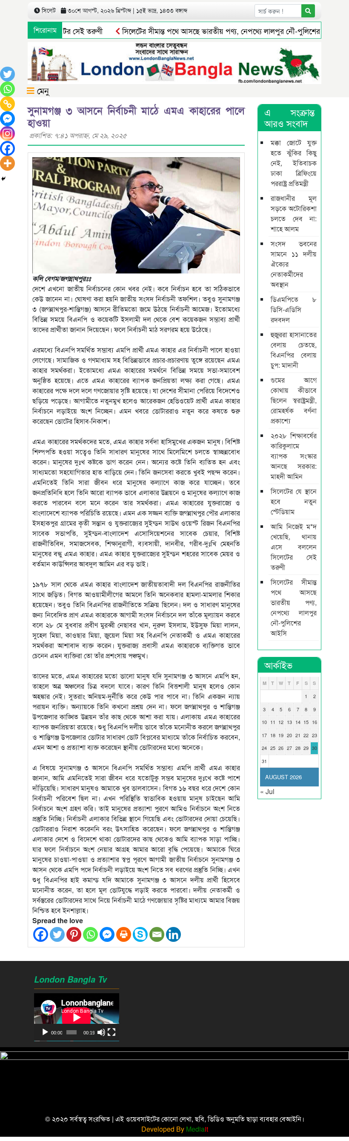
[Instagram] (7, 133)
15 (306, 721)
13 (289, 721)
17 (264, 735)
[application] (76, 1017)
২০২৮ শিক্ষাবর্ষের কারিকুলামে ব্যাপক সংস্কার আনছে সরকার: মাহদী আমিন (294, 456)
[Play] (45, 1032)
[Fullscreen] (111, 1032)
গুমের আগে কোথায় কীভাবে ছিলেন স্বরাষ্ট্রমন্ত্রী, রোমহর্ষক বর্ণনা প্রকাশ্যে (294, 400)
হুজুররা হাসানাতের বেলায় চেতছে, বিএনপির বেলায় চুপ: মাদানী (294, 350)
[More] (7, 163)
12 (280, 721)
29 (306, 747)
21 (297, 735)
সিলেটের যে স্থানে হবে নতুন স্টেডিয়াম (294, 501)
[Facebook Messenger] (107, 934)
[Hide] (3, 178)
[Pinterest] (73, 934)
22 (306, 735)
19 (280, 735)
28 (297, 747)
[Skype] (140, 934)
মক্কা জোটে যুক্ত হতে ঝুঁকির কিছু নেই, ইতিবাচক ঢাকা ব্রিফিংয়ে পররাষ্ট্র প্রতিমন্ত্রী (294, 163)
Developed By (174, 1129)
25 (272, 747)
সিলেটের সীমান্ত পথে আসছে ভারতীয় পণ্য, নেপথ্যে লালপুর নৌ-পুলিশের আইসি (213, 30)
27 (289, 747)
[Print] (123, 934)
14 (297, 721)
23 (314, 735)
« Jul (267, 791)
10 (264, 721)
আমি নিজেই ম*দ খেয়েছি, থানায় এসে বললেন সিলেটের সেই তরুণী (294, 546)
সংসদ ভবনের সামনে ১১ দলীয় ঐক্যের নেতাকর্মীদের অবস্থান (294, 264)
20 (289, 735)
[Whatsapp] (90, 934)
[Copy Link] (7, 103)
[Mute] (101, 1032)
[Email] (156, 934)
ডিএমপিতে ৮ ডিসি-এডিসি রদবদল (294, 309)
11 (272, 721)
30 (314, 747)
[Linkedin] (173, 934)
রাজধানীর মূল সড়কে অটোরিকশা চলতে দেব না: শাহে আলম (294, 213)
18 (272, 735)
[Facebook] (40, 934)
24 (264, 747)
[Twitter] (57, 934)
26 (280, 747)
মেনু (41, 90)
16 (314, 721)
